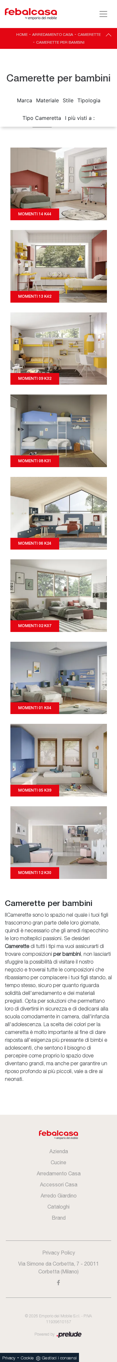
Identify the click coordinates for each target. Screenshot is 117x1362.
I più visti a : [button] (80, 118)
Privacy (8, 1358)
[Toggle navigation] (103, 14)
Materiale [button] (47, 100)
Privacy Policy (58, 1252)
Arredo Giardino (59, 1195)
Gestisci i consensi (59, 1358)
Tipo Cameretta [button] (41, 118)
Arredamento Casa (52, 34)
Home (22, 34)
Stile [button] (68, 100)
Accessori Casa (58, 1184)
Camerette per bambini (60, 42)
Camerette (89, 34)
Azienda (58, 1151)
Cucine (58, 1162)
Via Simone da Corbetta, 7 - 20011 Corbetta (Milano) (58, 1267)
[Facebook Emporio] (58, 1282)
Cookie (27, 1358)
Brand (59, 1218)
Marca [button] (24, 100)
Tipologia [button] (88, 100)
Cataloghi (58, 1207)
